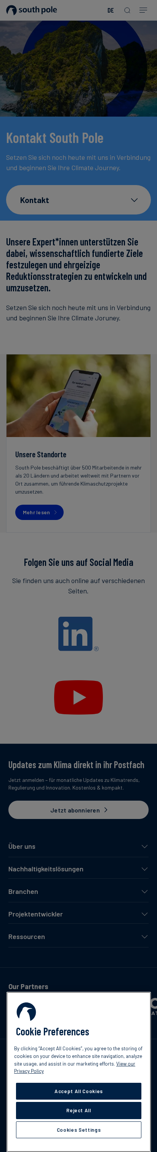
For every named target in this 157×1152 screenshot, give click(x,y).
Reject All (78, 1110)
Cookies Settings (79, 1130)
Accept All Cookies (78, 1091)
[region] (78, 1072)
